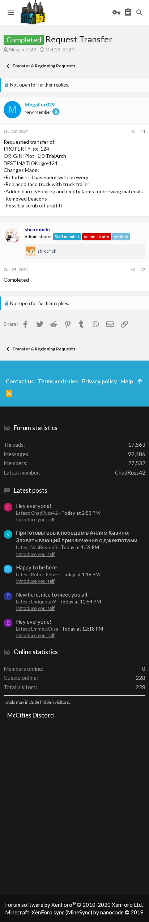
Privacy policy (99, 381)
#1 (142, 131)
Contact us (20, 381)
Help (127, 381)
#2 (142, 269)
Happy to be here (36, 567)
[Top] (139, 381)
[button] (11, 12)
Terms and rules (58, 381)
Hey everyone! (33, 505)
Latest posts (30, 490)
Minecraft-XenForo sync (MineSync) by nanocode (74, 912)
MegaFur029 (22, 49)
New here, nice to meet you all (51, 594)
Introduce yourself (35, 519)
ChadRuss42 (130, 472)
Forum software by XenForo (74, 904)
